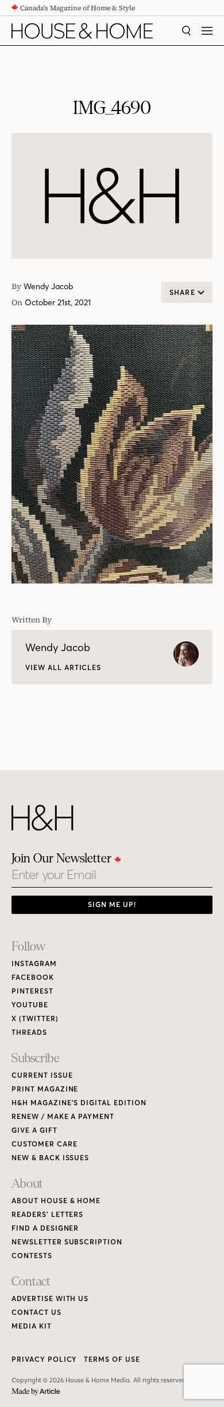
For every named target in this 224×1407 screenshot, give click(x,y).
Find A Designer (45, 1228)
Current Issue (41, 1075)
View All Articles (63, 667)
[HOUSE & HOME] (82, 31)
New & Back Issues (50, 1157)
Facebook (32, 977)
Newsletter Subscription (66, 1241)
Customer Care (44, 1144)
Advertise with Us (49, 1298)
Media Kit (31, 1326)
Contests (31, 1255)
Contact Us (36, 1312)
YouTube (29, 1004)
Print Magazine (44, 1089)
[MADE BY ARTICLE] (35, 1392)
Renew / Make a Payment (62, 1116)
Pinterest (32, 991)
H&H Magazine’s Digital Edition (78, 1102)
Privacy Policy (44, 1359)
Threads (29, 1032)
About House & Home (56, 1200)
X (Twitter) (35, 1018)
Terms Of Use (112, 1359)
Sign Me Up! (112, 904)
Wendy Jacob (48, 286)
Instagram (34, 963)
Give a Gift (34, 1130)
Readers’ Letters (47, 1214)
